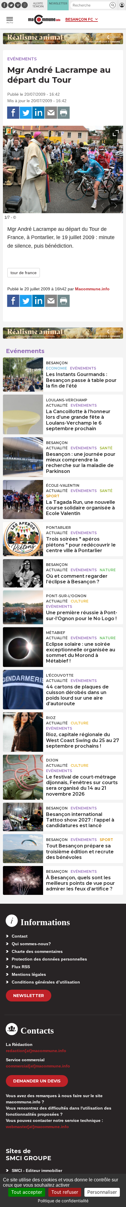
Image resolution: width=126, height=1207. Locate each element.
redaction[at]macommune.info (36, 1050)
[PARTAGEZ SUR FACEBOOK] (13, 113)
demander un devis (37, 1081)
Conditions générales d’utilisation (46, 982)
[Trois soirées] (23, 535)
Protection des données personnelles (49, 959)
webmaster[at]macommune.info (37, 1126)
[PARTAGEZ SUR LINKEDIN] (38, 113)
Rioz (51, 718)
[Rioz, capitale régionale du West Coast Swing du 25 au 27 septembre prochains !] (23, 725)
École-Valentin (62, 485)
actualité (57, 405)
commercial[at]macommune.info (38, 1066)
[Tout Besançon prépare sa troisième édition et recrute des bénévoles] (23, 847)
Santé (106, 448)
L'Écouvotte (60, 675)
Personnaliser (102, 1192)
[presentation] (102, 206)
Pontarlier (58, 527)
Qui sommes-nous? (31, 943)
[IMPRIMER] (63, 113)
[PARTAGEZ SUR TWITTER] (26, 113)
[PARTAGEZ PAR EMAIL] (51, 113)
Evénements (22, 59)
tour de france (24, 272)
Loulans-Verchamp (66, 400)
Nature (108, 570)
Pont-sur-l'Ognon (66, 596)
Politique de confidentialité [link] (63, 1200)
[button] (113, 5)
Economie (56, 368)
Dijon (52, 760)
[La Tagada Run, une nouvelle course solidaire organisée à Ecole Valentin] (23, 493)
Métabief (55, 632)
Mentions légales (29, 974)
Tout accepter (26, 1192)
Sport (52, 496)
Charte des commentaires (37, 951)
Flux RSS (21, 966)
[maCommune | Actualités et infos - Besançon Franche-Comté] (44, 19)
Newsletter (28, 995)
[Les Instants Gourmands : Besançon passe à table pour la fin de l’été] (23, 371)
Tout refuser (64, 1192)
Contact (20, 936)
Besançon (57, 363)
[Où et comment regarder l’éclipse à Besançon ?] (23, 572)
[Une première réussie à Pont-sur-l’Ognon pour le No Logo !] (23, 603)
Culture (79, 601)
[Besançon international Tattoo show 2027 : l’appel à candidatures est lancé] (23, 816)
